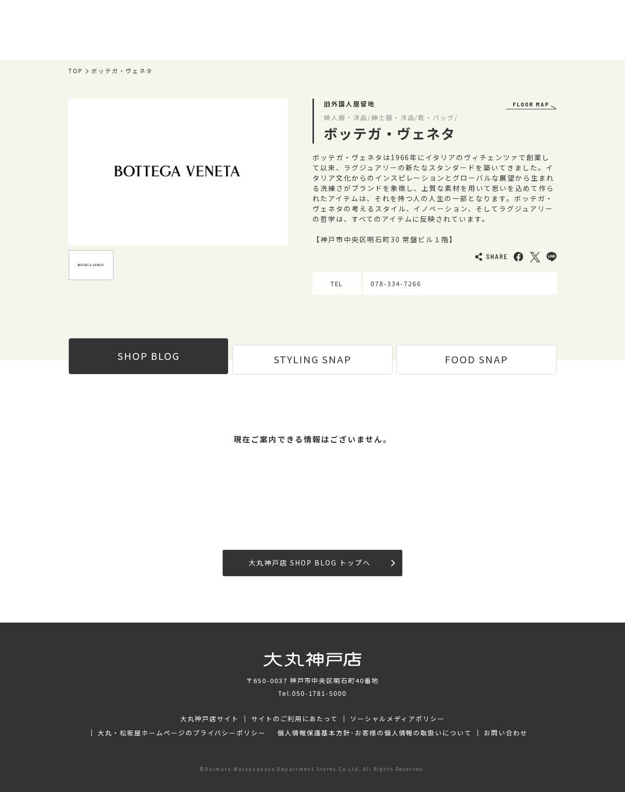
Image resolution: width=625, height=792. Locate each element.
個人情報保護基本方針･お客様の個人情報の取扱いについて (374, 732)
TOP (75, 70)
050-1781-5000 (319, 693)
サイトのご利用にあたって (294, 718)
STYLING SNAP (312, 359)
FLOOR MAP (531, 104)
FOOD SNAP (476, 359)
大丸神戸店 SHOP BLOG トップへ (309, 562)
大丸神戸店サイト (209, 718)
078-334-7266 (396, 283)
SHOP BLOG (148, 356)
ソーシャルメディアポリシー (397, 718)
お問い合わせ (506, 732)
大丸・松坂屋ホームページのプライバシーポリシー (182, 732)
